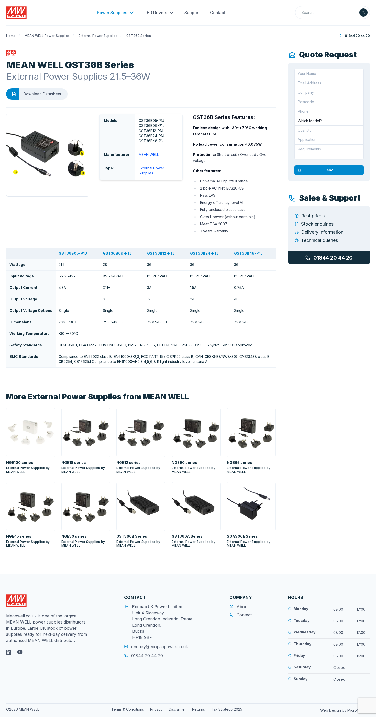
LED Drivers (156, 12)
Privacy (156, 709)
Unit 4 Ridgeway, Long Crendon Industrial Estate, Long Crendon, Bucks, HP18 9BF (163, 625)
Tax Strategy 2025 (226, 709)
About (243, 606)
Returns (198, 709)
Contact (217, 12)
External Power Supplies (98, 36)
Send (329, 170)
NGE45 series (18, 536)
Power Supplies (112, 12)
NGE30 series (74, 536)
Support (192, 12)
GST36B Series (138, 36)
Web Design (331, 710)
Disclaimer (177, 709)
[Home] (16, 12)
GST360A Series (187, 536)
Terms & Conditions (127, 709)
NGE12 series (128, 462)
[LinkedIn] (8, 652)
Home (11, 36)
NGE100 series (19, 462)
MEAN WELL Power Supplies (47, 36)
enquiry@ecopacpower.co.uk (159, 646)
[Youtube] (20, 652)
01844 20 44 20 (357, 36)
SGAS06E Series (242, 536)
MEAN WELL (149, 154)
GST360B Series (131, 536)
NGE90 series (184, 462)
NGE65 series (239, 462)
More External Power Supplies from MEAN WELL (97, 396)
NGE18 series (73, 462)
